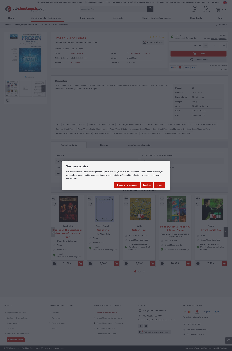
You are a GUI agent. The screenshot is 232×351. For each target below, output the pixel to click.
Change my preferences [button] (127, 185)
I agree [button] (159, 185)
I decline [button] (147, 185)
